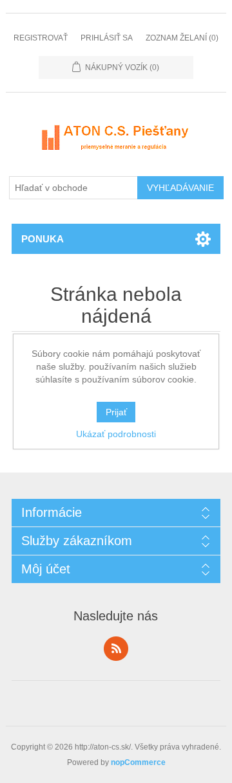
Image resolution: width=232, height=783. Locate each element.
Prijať (116, 412)
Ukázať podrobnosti (116, 434)
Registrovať (41, 37)
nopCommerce (138, 762)
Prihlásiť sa (107, 37)
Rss (116, 648)
